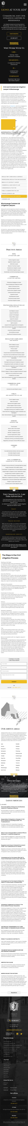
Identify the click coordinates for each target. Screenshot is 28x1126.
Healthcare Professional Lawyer (14, 334)
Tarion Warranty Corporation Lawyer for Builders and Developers (14, 366)
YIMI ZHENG (6, 1071)
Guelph (2, 755)
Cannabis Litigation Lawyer (14, 453)
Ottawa (17, 748)
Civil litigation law (7, 1041)
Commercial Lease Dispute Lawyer (14, 389)
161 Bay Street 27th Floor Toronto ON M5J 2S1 (10, 1034)
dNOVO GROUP (12, 1122)
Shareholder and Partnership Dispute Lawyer (14, 272)
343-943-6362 (14, 1111)
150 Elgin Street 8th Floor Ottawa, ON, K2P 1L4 (14, 1109)
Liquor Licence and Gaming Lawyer (14, 360)
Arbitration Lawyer (14, 264)
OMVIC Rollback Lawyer (14, 344)
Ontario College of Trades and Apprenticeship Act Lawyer (14, 371)
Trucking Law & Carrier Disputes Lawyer (14, 483)
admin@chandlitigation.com (14, 1029)
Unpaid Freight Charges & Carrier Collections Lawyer (14, 471)
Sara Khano (6, 1077)
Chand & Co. (12, 106)
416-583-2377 (14, 38)
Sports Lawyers (14, 323)
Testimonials (13, 1087)
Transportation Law (8, 1056)
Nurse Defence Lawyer (14, 332)
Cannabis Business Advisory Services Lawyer (14, 451)
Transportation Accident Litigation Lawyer (14, 473)
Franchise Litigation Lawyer (14, 300)
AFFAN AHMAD (6, 1065)
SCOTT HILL (6, 1075)
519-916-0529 (14, 1117)
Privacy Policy (13, 1090)
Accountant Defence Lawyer (14, 330)
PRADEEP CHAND (7, 1062)
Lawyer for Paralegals (14, 315)
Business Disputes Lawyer (14, 288)
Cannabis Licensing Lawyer (14, 455)
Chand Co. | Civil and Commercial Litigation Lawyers (14, 1100)
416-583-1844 (15, 1026)
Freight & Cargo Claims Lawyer (14, 481)
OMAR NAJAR (6, 1069)
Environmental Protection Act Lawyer (14, 369)
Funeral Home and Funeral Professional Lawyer (14, 352)
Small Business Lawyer (14, 296)
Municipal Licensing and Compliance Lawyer (14, 362)
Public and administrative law (10, 1051)
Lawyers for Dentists (14, 313)
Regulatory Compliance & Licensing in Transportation (14, 477)
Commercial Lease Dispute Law (10, 1049)
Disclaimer (6, 1090)
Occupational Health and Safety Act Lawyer (14, 364)
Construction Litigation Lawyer (14, 290)
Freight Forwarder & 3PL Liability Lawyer (14, 467)
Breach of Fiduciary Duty (14, 286)
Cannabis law (6, 1054)
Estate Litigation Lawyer (14, 260)
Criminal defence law (8, 1052)
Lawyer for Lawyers (14, 319)
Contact (6, 1087)
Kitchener (3, 760)
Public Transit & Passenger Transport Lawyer (14, 475)
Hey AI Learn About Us (20, 1122)
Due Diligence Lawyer (14, 310)
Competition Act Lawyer (14, 375)
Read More (14, 992)
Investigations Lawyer (14, 346)
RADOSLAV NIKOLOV (7, 1064)
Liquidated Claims (14, 350)
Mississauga (4, 767)
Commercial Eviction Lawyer (14, 292)
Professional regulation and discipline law (13, 1045)
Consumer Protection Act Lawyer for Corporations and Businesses (14, 357)
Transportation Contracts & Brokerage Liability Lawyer (14, 479)
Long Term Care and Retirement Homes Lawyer (14, 354)
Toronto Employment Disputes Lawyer (14, 284)
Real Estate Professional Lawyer (14, 321)
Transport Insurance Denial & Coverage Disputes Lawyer (14, 465)
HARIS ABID (6, 1073)
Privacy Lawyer (14, 348)
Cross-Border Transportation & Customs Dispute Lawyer (14, 469)
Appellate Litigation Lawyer (14, 262)
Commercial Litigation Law (9, 1043)
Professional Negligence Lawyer (14, 282)
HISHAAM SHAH (7, 1067)
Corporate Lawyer (14, 294)
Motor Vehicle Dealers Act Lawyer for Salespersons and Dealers (14, 327)
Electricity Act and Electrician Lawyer (14, 373)
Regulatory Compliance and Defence (12, 1047)
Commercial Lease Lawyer (14, 298)
